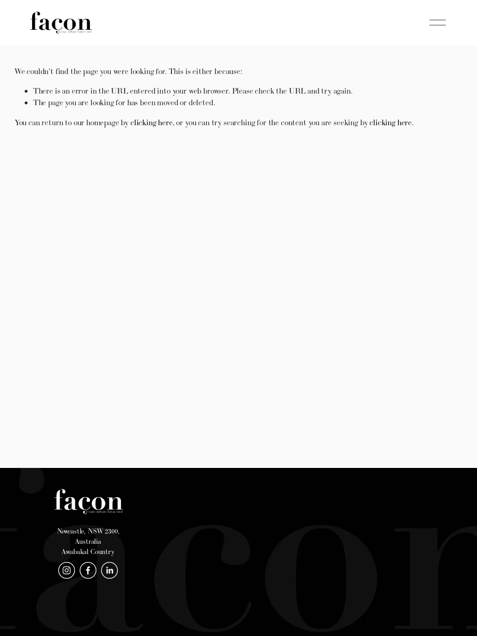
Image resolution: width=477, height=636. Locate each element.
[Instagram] (66, 570)
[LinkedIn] (109, 570)
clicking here (151, 122)
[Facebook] (88, 570)
